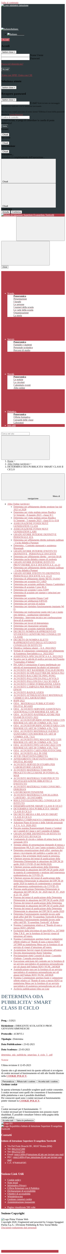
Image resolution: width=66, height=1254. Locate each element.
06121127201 (18, 1151)
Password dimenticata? (12, 64)
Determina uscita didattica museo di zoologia (35, 559)
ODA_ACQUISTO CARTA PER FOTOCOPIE (37, 750)
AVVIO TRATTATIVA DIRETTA (31, 756)
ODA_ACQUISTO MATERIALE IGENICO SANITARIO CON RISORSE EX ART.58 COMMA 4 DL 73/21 (36, 734)
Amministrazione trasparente (21, 1202)
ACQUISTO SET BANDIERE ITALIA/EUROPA (39, 670)
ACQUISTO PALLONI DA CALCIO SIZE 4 (36, 681)
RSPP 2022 (19, 700)
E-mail (33, 103)
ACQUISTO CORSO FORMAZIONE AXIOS (37, 684)
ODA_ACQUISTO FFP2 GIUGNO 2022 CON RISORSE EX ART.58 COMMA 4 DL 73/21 (37, 746)
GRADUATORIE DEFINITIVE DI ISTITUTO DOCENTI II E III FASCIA (37, 835)
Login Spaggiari (16, 114)
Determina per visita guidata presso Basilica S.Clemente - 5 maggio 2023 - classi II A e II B (36, 519)
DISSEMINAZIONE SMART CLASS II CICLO (38, 806)
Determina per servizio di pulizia (29, 603)
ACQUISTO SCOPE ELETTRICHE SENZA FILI (39, 673)
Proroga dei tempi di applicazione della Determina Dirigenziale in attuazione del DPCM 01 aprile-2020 (39, 910)
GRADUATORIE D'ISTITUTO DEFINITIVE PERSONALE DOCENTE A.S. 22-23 (37, 574)
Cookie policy (14, 1180)
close (4, 267)
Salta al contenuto (9, 2)
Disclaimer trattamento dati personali (19, 1227)
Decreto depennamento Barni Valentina (33, 953)
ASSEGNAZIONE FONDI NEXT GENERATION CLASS (31, 524)
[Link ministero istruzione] (14, 5)
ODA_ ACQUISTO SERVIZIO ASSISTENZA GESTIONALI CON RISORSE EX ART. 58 (37, 710)
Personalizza (8, 1081)
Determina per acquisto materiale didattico (34, 628)
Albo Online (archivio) (18, 464)
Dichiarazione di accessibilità (21, 1191)
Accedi (5, 40)
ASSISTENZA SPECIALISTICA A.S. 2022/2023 (38, 656)
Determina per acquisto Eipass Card (31, 598)
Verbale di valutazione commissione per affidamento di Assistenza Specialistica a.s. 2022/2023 (39, 652)
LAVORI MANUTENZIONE (28, 792)
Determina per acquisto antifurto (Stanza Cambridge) (39, 584)
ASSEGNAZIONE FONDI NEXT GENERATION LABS (31, 530)
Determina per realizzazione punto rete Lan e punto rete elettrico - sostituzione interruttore (38, 613)
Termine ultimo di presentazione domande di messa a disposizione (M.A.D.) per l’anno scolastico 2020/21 (39, 846)
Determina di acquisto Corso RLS (30, 587)
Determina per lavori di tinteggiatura (31, 623)
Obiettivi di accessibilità (18, 1193)
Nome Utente (36, 55)
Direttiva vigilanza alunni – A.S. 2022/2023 (35, 648)
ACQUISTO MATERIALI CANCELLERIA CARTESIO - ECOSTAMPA (36, 796)
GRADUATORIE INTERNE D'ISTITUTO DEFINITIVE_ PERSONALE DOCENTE (35, 552)
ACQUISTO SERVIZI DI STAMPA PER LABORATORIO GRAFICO (34, 765)
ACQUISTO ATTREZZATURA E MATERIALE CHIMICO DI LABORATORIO (38, 696)
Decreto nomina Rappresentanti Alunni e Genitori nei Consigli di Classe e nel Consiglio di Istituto (38, 829)
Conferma (16, 212)
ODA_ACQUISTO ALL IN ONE (30, 753)
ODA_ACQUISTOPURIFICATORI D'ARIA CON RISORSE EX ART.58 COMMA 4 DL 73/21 (39, 721)
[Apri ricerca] (40, 228)
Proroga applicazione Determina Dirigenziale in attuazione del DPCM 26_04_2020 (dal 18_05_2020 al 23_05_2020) (39, 892)
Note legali (12, 1182)
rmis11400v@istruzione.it (39, 1154)
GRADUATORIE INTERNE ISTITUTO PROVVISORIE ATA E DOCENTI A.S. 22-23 (37, 563)
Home (10, 461)
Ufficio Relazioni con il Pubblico (23, 1188)
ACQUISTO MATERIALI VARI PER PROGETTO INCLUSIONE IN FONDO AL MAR (36, 773)
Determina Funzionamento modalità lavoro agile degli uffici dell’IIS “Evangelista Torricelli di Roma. (39, 915)
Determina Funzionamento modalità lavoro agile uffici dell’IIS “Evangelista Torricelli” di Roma (37, 921)
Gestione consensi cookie (19, 1199)
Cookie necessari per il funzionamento (20, 1109)
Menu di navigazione (44, 497)
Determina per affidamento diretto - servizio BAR (38, 556)
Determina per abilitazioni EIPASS (30, 601)
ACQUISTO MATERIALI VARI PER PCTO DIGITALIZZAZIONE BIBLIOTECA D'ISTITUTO (36, 781)
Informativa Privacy (17, 1185)
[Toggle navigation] (25, 253)
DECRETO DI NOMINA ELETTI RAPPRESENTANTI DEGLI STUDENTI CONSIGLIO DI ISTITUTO (35, 642)
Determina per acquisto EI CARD (30, 581)
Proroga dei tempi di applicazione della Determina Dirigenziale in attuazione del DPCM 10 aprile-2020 (39, 904)
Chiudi (5, 134)
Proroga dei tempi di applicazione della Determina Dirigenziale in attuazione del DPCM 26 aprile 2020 (39, 898)
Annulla (5, 212)
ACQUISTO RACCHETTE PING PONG (35, 675)
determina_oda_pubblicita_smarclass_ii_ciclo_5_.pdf (26, 1054)
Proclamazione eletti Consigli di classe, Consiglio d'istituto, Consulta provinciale (37, 957)
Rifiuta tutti (26, 1081)
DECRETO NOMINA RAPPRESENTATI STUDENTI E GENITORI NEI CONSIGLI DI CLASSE (37, 634)
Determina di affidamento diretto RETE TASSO (37, 578)
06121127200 (18, 1149)
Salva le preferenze (25, 1120)
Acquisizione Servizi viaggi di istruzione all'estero (38, 950)
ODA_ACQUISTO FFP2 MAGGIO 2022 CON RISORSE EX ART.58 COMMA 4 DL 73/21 (37, 741)
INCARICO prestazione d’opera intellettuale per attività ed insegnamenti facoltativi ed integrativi (37, 666)
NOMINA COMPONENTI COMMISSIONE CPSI (39, 820)
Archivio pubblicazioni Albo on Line (31, 989)
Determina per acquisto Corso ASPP (31, 590)
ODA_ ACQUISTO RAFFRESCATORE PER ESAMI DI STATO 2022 (37, 716)
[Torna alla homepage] (33, 215)
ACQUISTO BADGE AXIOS (29, 692)
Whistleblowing (15, 1196)
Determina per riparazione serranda (30, 626)
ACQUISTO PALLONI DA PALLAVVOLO (36, 678)
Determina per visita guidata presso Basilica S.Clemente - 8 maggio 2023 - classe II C (35, 513)
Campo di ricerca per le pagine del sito (19, 430)
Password (35, 58)
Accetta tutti (48, 1081)
